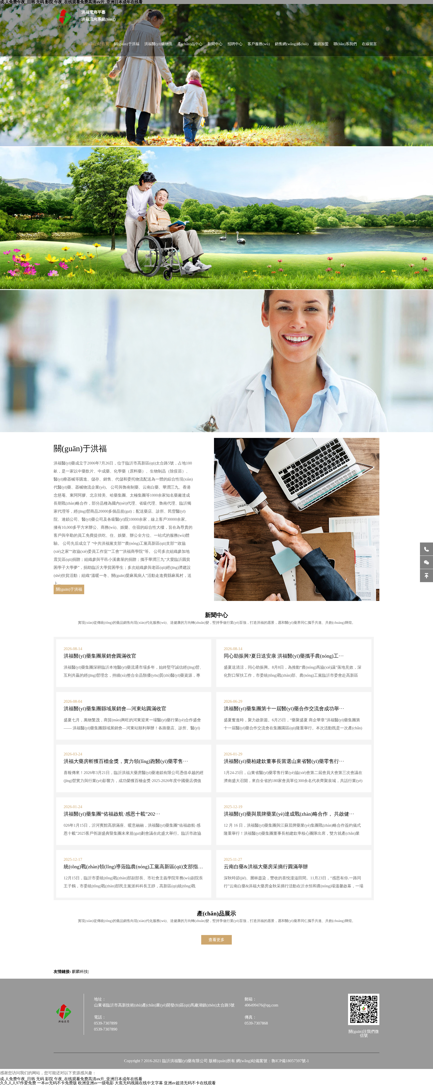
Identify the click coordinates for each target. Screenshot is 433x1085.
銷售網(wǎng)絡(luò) (291, 44)
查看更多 (216, 940)
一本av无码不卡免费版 (57, 1083)
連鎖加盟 (321, 44)
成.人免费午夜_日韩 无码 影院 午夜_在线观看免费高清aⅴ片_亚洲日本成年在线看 (71, 1079)
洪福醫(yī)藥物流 (158, 44)
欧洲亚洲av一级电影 (96, 1083)
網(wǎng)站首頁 (96, 44)
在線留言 (369, 44)
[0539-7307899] (426, 549)
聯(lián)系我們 (345, 44)
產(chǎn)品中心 (189, 44)
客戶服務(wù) (259, 44)
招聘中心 (235, 44)
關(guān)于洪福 (126, 44)
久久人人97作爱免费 (18, 1083)
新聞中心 (215, 44)
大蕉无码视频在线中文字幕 (139, 1083)
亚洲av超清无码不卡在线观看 (190, 1083)
